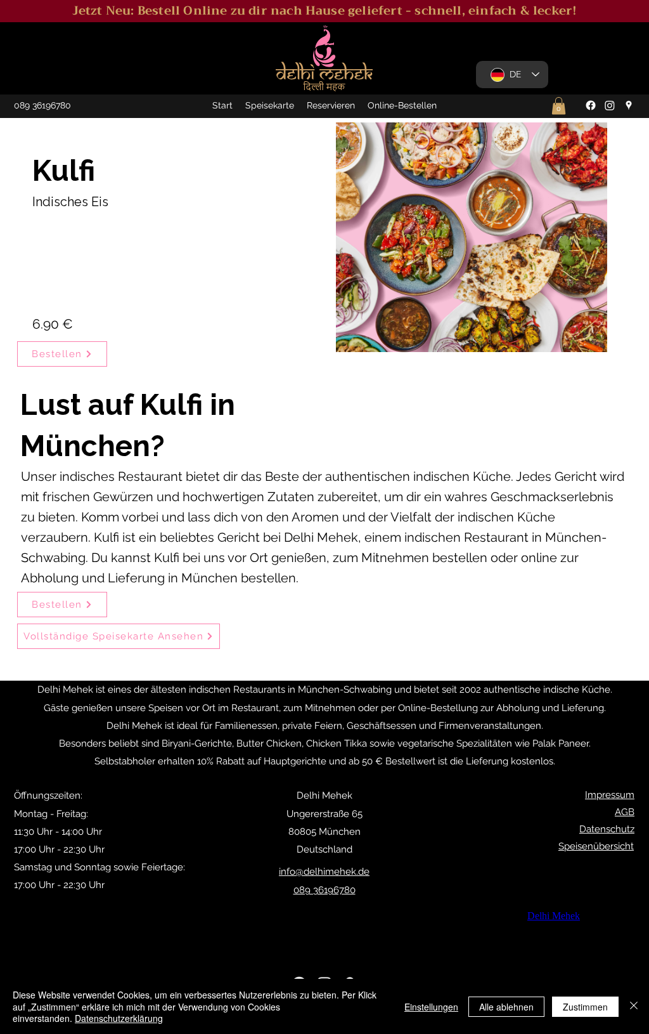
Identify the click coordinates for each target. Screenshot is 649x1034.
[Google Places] (628, 105)
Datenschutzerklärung (119, 1018)
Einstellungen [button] (431, 1006)
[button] (558, 105)
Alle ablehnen (506, 1006)
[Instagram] (609, 105)
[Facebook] (590, 105)
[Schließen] (633, 1006)
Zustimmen (585, 1006)
